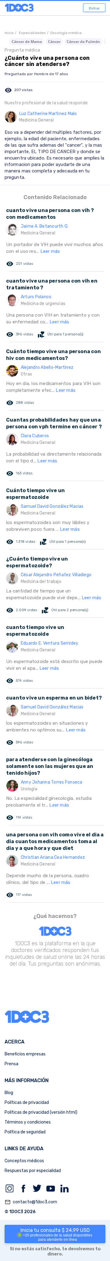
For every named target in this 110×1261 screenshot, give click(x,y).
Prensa (11, 1063)
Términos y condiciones (28, 1122)
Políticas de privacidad (27, 1102)
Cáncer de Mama (27, 41)
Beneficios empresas (25, 1054)
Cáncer (54, 41)
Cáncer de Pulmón (83, 41)
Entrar (94, 8)
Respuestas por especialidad (33, 1170)
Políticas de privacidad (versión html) (41, 1112)
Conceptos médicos (24, 1160)
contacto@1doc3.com (31, 1202)
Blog (9, 1092)
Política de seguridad (25, 1132)
